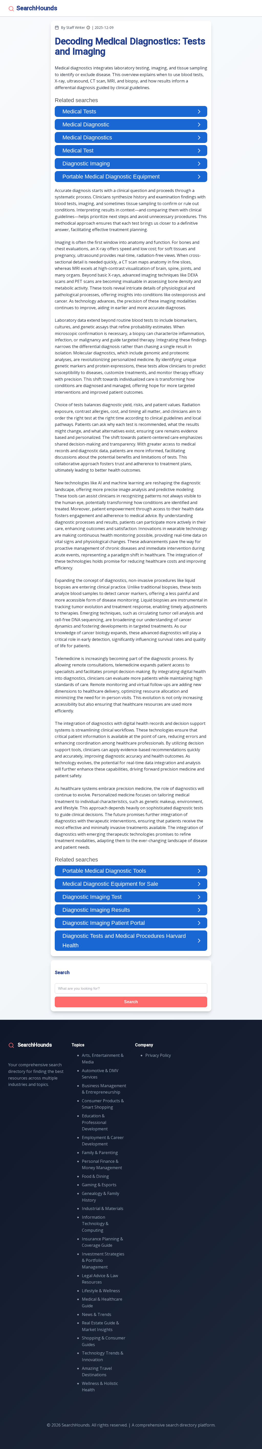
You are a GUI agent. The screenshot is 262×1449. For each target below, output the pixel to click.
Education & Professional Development (95, 1122)
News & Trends (96, 1314)
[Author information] (88, 28)
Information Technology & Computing (95, 1223)
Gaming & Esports (99, 1185)
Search (131, 1002)
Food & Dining (95, 1176)
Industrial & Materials (102, 1208)
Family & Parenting (100, 1152)
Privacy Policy (158, 1055)
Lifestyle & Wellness (101, 1291)
